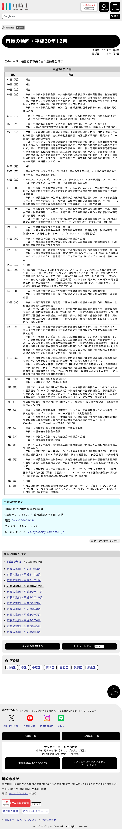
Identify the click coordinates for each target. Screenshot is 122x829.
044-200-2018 (23, 520)
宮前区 (64, 667)
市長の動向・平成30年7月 (24, 614)
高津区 (50, 667)
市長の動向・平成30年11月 (25, 591)
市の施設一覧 (91, 736)
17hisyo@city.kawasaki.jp (45, 532)
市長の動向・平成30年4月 (24, 632)
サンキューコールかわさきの (89, 763)
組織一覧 (31, 736)
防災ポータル (89, 6)
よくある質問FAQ (32, 646)
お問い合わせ (48, 820)
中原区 (36, 667)
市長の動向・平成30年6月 (24, 620)
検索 (116, 16)
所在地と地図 (10, 811)
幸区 (24, 667)
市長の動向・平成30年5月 (24, 626)
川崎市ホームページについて (20, 820)
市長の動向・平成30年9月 (24, 603)
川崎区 (11, 667)
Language (104, 10)
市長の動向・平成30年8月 (24, 609)
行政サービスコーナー (35, 811)
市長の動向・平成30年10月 (25, 597)
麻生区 (91, 667)
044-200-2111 (18, 793)
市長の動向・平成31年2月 (24, 574)
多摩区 (78, 667)
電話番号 (32, 763)
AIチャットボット (89, 646)
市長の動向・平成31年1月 (24, 580)
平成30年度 (14, 561)
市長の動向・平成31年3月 (24, 569)
